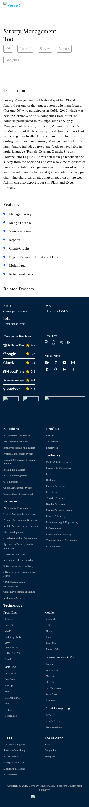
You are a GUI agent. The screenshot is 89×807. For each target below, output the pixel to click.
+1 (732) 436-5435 (57, 311)
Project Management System (18, 453)
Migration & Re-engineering (18, 560)
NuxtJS (8, 659)
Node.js (9, 685)
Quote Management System (17, 487)
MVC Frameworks (11, 645)
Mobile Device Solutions (59, 510)
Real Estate (52, 492)
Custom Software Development (19, 514)
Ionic (48, 637)
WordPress (51, 694)
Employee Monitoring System (19, 447)
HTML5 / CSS (12, 653)
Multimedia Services (14, 598)
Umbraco (51, 700)
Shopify (50, 682)
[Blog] (69, 342)
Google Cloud (53, 721)
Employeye (52, 447)
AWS (48, 714)
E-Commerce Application (16, 435)
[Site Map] (62, 342)
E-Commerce (53, 546)
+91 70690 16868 (15, 324)
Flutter (49, 631)
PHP (7, 691)
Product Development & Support (20, 520)
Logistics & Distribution (58, 467)
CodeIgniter (11, 715)
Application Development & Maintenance (18, 546)
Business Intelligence (14, 744)
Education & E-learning (58, 534)
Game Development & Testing (19, 591)
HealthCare (52, 479)
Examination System (14, 469)
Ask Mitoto (52, 441)
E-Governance (53, 528)
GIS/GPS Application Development (14, 584)
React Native (52, 643)
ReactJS (9, 625)
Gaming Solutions (55, 504)
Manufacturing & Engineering (62, 522)
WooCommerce (54, 670)
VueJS (8, 631)
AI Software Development (17, 508)
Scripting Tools (13, 637)
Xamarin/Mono (54, 649)
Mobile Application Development (21, 526)
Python (8, 709)
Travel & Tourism (55, 498)
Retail (49, 474)
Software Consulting (14, 750)
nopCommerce (53, 688)
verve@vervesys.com (17, 311)
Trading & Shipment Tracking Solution (19, 461)
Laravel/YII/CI (12, 697)
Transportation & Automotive (61, 540)
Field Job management (15, 475)
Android (50, 619)
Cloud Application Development (20, 538)
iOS (48, 625)
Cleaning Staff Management (18, 493)
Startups (48, 744)
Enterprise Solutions (14, 554)
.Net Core (10, 679)
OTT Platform (10, 481)
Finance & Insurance (57, 486)
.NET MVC (11, 673)
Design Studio (51, 750)
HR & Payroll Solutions (15, 441)
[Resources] (46, 342)
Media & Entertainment (58, 461)
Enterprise (49, 756)
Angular (9, 619)
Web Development (13, 532)
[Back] (81, 28)
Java (7, 703)
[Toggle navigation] (82, 5)
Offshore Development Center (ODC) (19, 574)
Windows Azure (54, 727)
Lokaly (50, 435)
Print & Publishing (56, 516)
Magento (50, 676)
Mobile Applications (14, 768)
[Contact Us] (54, 342)
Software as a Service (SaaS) (18, 566)
